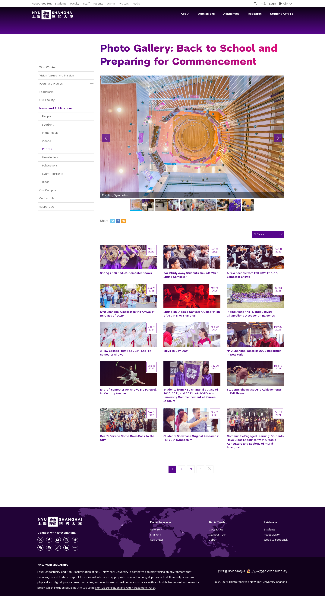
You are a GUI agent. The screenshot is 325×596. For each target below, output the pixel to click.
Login (272, 3)
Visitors (124, 3)
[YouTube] (58, 540)
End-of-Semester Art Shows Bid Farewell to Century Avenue (128, 391)
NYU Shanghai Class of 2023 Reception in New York (254, 352)
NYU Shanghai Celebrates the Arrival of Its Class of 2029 (127, 313)
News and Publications (56, 108)
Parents (98, 3)
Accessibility (272, 534)
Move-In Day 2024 (175, 351)
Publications (50, 165)
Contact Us (46, 198)
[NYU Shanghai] (60, 521)
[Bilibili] (49, 548)
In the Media (50, 132)
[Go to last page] (209, 469)
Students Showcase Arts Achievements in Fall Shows (254, 391)
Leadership (46, 92)
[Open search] (255, 3)
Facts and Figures (51, 83)
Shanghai (156, 534)
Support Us (46, 206)
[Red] (75, 548)
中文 (263, 3)
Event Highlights (52, 174)
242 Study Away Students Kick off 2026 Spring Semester (190, 275)
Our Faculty (47, 100)
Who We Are (47, 67)
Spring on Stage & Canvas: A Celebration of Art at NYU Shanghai (191, 313)
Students (61, 3)
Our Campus (47, 190)
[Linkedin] (66, 548)
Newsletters (50, 157)
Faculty (74, 3)
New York (156, 529)
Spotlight (48, 124)
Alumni (111, 3)
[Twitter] (112, 221)
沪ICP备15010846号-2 (231, 571)
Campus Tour (217, 534)
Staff (86, 3)
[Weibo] (123, 221)
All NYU (287, 3)
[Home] (53, 15)
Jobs (212, 539)
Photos (47, 149)
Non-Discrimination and (125, 587)
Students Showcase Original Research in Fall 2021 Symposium (191, 438)
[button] (106, 138)
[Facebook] (118, 221)
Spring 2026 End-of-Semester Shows (126, 273)
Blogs (45, 182)
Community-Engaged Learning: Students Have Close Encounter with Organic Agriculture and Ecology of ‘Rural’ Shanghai (255, 441)
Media (136, 3)
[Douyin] (58, 548)
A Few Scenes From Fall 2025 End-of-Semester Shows (252, 275)
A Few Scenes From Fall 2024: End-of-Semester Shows (126, 352)
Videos (46, 141)
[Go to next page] (200, 469)
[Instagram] (66, 540)
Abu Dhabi (156, 539)
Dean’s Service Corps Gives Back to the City (127, 438)
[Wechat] (40, 548)
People (46, 116)
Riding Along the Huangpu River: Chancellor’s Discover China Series (251, 313)
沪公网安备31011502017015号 (269, 571)
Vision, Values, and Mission (56, 75)
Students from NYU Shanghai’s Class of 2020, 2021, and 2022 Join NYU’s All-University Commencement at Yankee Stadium (190, 395)
